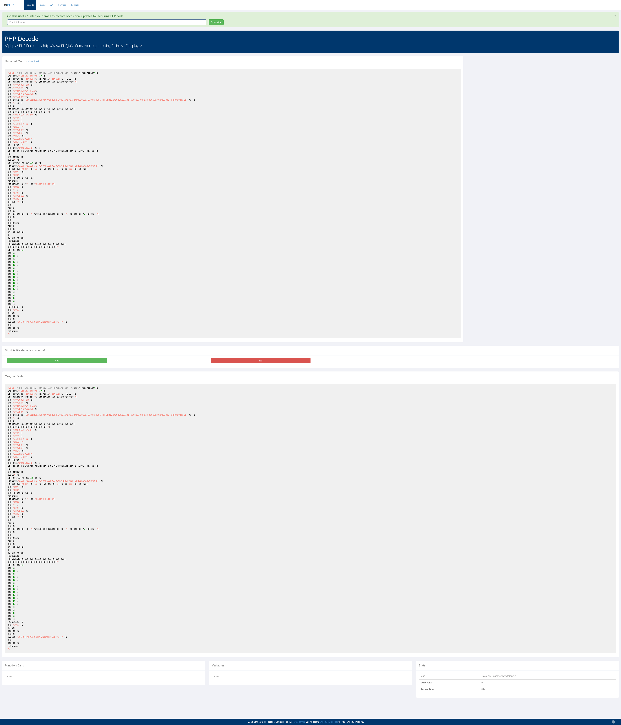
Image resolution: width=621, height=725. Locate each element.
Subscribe (216, 22)
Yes (57, 360)
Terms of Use (298, 721)
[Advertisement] (495, 79)
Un (8, 5)
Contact (75, 4)
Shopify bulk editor (329, 721)
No (260, 360)
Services (62, 4)
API (52, 4)
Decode (30, 4)
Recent (42, 4)
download (33, 61)
